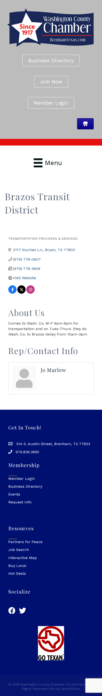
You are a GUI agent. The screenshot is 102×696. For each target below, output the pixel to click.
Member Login (21, 478)
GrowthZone (70, 689)
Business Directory (25, 486)
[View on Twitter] (21, 292)
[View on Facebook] (12, 292)
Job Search (18, 549)
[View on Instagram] (30, 292)
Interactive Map (22, 557)
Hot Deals (17, 573)
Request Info (20, 502)
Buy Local (17, 565)
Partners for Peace (25, 542)
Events (14, 494)
